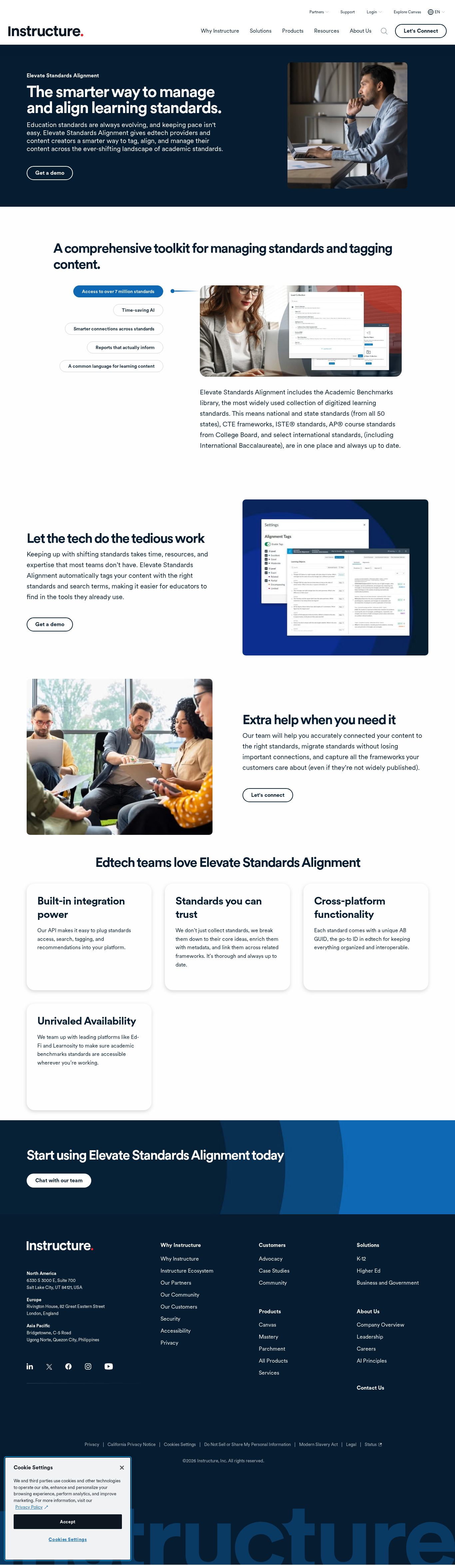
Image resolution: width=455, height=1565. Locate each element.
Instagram (88, 1366)
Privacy (92, 1444)
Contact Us (370, 1388)
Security (170, 1319)
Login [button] (372, 12)
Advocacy (270, 1259)
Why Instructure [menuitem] (220, 31)
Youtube (109, 1366)
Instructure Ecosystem (187, 1271)
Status (374, 1447)
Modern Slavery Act (318, 1444)
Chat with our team (59, 1180)
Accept (68, 1521)
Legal (351, 1444)
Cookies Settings (68, 1539)
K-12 (361, 1259)
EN (437, 12)
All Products (273, 1361)
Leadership (370, 1337)
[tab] (118, 291)
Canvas (267, 1325)
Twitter (49, 1367)
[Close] (122, 1467)
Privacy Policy (29, 1507)
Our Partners (176, 1283)
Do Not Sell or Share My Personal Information (247, 1444)
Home (60, 1245)
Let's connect (267, 795)
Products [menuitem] (292, 31)
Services (269, 1373)
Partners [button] (316, 12)
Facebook (68, 1366)
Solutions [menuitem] (260, 31)
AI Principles (372, 1361)
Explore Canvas (407, 12)
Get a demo (49, 173)
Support (347, 12)
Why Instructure (180, 1259)
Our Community (180, 1295)
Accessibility (176, 1331)
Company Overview (380, 1325)
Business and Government (388, 1283)
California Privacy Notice (132, 1444)
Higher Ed (368, 1271)
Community (273, 1283)
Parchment (272, 1349)
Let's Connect (421, 31)
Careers (366, 1349)
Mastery (268, 1337)
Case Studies (274, 1271)
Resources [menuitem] (326, 31)
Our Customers (179, 1307)
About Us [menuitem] (360, 31)
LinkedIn (30, 1366)
